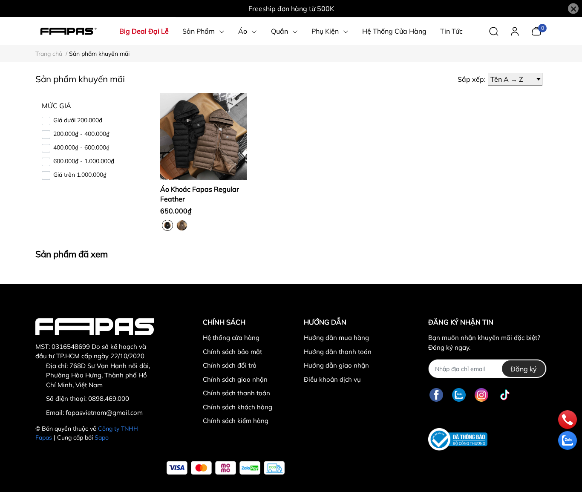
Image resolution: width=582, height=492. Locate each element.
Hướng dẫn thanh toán (338, 352)
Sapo (102, 437)
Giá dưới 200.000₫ (77, 120)
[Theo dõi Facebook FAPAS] (436, 394)
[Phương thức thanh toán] (226, 468)
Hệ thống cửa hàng (231, 338)
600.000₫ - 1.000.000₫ (83, 161)
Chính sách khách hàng (237, 407)
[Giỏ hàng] (536, 30)
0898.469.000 (108, 398)
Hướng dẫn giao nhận (336, 365)
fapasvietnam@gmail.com (104, 413)
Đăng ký (523, 369)
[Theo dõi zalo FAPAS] (459, 394)
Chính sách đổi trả (229, 365)
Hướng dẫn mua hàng (336, 338)
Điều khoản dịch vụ (332, 379)
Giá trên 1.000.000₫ (80, 174)
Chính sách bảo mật (232, 352)
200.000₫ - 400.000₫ (81, 134)
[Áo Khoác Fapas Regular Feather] (203, 136)
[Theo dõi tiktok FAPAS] (505, 394)
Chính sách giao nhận (235, 379)
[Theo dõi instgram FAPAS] (481, 394)
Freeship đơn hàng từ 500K (291, 8)
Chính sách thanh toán (236, 393)
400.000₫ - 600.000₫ (81, 147)
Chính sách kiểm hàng (235, 421)
